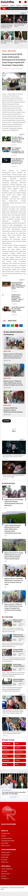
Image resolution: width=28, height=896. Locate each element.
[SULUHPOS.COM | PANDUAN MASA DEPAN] (7, 3)
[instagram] (10, 827)
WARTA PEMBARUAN (6, 869)
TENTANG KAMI (5, 833)
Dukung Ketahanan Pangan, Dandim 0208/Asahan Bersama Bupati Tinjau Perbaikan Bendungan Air (18, 680)
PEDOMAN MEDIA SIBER (7, 840)
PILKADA (17, 760)
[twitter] (8, 325)
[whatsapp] (12, 325)
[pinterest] (16, 325)
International (4, 5)
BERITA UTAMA (12, 51)
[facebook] (4, 325)
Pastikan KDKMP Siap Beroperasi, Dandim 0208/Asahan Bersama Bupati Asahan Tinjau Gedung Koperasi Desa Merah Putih (14, 410)
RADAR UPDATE (5, 873)
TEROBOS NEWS (5, 852)
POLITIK (5, 764)
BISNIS (17, 743)
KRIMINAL (5, 756)
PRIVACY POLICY (5, 845)
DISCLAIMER (4, 843)
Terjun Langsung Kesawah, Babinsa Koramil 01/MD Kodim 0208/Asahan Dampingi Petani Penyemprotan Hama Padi (12, 529)
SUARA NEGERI (5, 855)
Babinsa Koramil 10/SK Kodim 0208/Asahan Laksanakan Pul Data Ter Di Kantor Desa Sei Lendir (13, 356)
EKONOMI (17, 747)
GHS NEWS (4, 859)
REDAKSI (3, 836)
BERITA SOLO (4, 862)
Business (12, 5)
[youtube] (12, 827)
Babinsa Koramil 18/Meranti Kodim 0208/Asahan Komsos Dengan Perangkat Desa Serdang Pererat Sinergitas (14, 383)
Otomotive (18, 5)
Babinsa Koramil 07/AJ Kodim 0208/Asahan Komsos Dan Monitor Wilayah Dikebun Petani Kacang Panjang (13, 556)
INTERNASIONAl (19, 752)
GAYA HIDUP (6, 752)
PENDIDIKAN (6, 760)
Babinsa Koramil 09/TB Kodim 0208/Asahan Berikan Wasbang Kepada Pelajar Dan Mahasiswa (13, 502)
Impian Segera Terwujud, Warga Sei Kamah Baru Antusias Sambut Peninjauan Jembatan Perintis (19, 665)
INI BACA (3, 876)
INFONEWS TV (5, 878)
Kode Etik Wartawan (6, 838)
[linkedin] (21, 325)
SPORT (17, 764)
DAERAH (5, 747)
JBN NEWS (4, 871)
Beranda (4, 51)
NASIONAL (18, 756)
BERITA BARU (4, 857)
